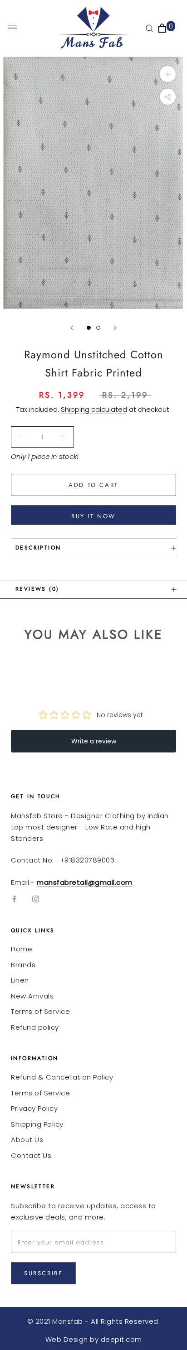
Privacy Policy (34, 1108)
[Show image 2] (98, 328)
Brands (23, 964)
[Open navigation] (12, 27)
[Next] (115, 328)
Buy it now (93, 516)
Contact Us (31, 1155)
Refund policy (35, 1027)
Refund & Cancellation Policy (62, 1077)
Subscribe (43, 1273)
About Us (27, 1139)
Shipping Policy (37, 1124)
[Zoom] (168, 74)
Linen (20, 980)
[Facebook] (14, 899)
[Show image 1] (89, 328)
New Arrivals (32, 996)
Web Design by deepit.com (93, 1339)
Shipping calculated (94, 409)
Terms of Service (40, 1011)
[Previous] (71, 328)
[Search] (150, 28)
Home (21, 949)
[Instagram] (35, 899)
